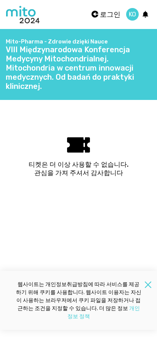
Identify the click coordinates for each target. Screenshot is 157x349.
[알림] (145, 14)
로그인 (109, 14)
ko (132, 14)
